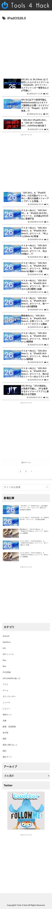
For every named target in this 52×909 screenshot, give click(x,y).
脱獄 (4, 739)
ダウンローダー (9, 696)
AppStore (7, 642)
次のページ (26, 462)
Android (6, 636)
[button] (47, 487)
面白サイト (7, 757)
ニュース (6, 702)
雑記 (4, 751)
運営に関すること (10, 745)
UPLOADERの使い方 (11, 678)
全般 (4, 721)
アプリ (5, 684)
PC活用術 (7, 672)
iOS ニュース (8, 654)
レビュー (6, 709)
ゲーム (5, 690)
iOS (4, 648)
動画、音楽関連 (9, 727)
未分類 (5, 733)
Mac (4, 660)
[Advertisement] (26, 49)
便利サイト (7, 715)
